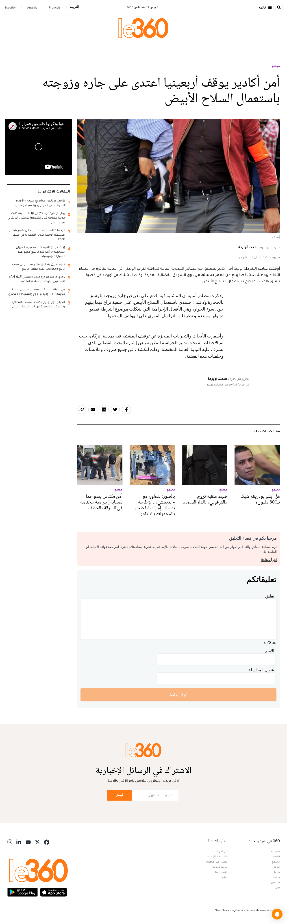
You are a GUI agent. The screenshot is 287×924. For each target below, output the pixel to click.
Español (9, 7)
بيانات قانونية (219, 866)
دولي (277, 887)
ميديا (277, 872)
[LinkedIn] (19, 841)
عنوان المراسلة (261, 670)
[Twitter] (37, 841)
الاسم (269, 650)
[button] (277, 914)
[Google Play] (22, 891)
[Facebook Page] (46, 841)
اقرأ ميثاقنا (269, 560)
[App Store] (53, 891)
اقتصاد (276, 856)
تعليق (269, 596)
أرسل (119, 795)
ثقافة (277, 866)
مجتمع (276, 66)
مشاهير (275, 882)
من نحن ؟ (222, 851)
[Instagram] (10, 841)
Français (55, 7)
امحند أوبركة (248, 247)
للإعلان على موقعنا (216, 861)
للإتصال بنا (221, 872)
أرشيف (223, 877)
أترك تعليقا (178, 694)
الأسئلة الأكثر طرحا (217, 856)
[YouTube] (28, 841)
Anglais (32, 7)
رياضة (276, 877)
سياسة (275, 851)
